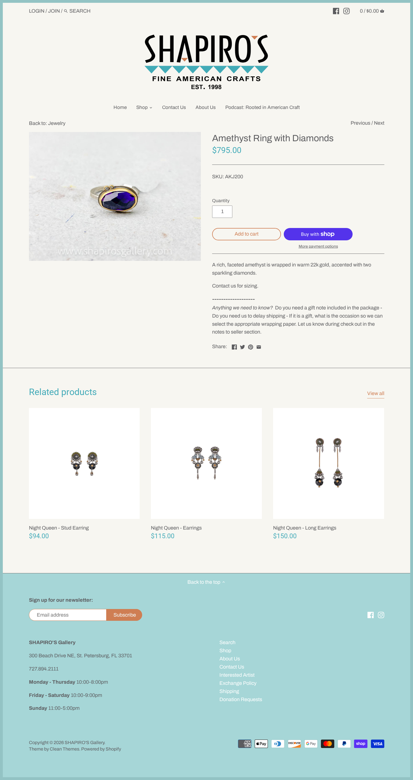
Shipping (229, 691)
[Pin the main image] (250, 346)
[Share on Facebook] (234, 346)
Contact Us (231, 667)
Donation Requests (240, 699)
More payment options (318, 246)
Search (227, 642)
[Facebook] (336, 10)
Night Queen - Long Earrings (304, 528)
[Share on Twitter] (242, 346)
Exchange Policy (238, 683)
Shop (225, 650)
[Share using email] (258, 346)
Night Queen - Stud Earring (59, 528)
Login (36, 11)
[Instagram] (346, 10)
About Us (229, 659)
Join (54, 11)
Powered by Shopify (101, 749)
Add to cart (246, 234)
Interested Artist (237, 675)
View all (375, 393)
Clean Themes (64, 749)
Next (379, 123)
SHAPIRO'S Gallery (84, 742)
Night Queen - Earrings (176, 528)
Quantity (221, 200)
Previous (360, 123)
